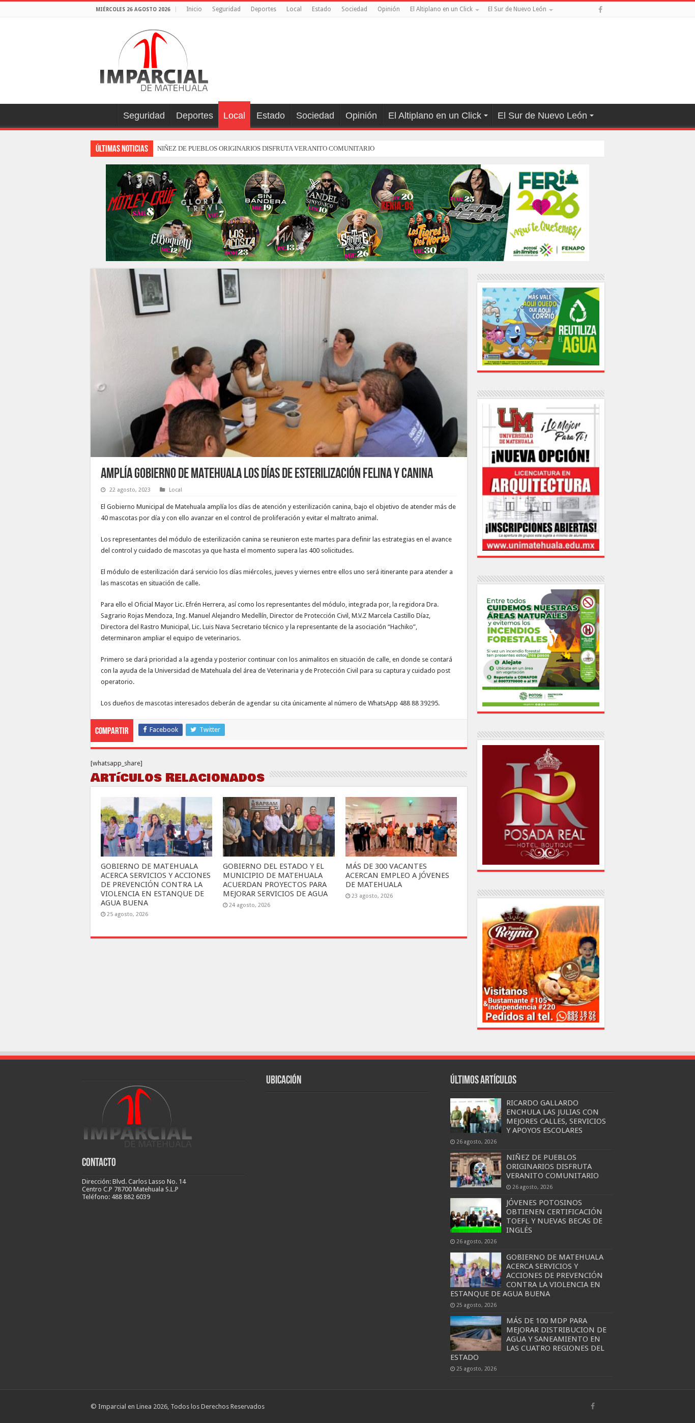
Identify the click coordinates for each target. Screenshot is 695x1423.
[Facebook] (600, 10)
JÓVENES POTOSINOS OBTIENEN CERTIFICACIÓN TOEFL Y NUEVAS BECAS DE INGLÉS (554, 1216)
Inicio (194, 9)
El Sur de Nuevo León (517, 9)
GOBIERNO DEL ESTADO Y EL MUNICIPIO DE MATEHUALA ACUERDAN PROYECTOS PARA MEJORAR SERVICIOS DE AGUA (275, 880)
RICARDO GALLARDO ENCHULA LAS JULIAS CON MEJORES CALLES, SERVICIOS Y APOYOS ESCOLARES (556, 1116)
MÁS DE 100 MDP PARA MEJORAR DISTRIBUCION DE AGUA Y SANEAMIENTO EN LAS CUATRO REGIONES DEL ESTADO (528, 1339)
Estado (321, 9)
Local (294, 9)
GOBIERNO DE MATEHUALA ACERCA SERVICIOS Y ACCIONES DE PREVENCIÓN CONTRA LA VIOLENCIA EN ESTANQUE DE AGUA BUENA (156, 884)
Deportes (263, 9)
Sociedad (354, 9)
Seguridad (226, 9)
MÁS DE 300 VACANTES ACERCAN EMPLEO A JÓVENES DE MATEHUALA (397, 875)
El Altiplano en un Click (441, 9)
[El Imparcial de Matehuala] (154, 58)
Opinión (389, 9)
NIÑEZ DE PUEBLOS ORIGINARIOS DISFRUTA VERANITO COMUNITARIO (265, 148)
